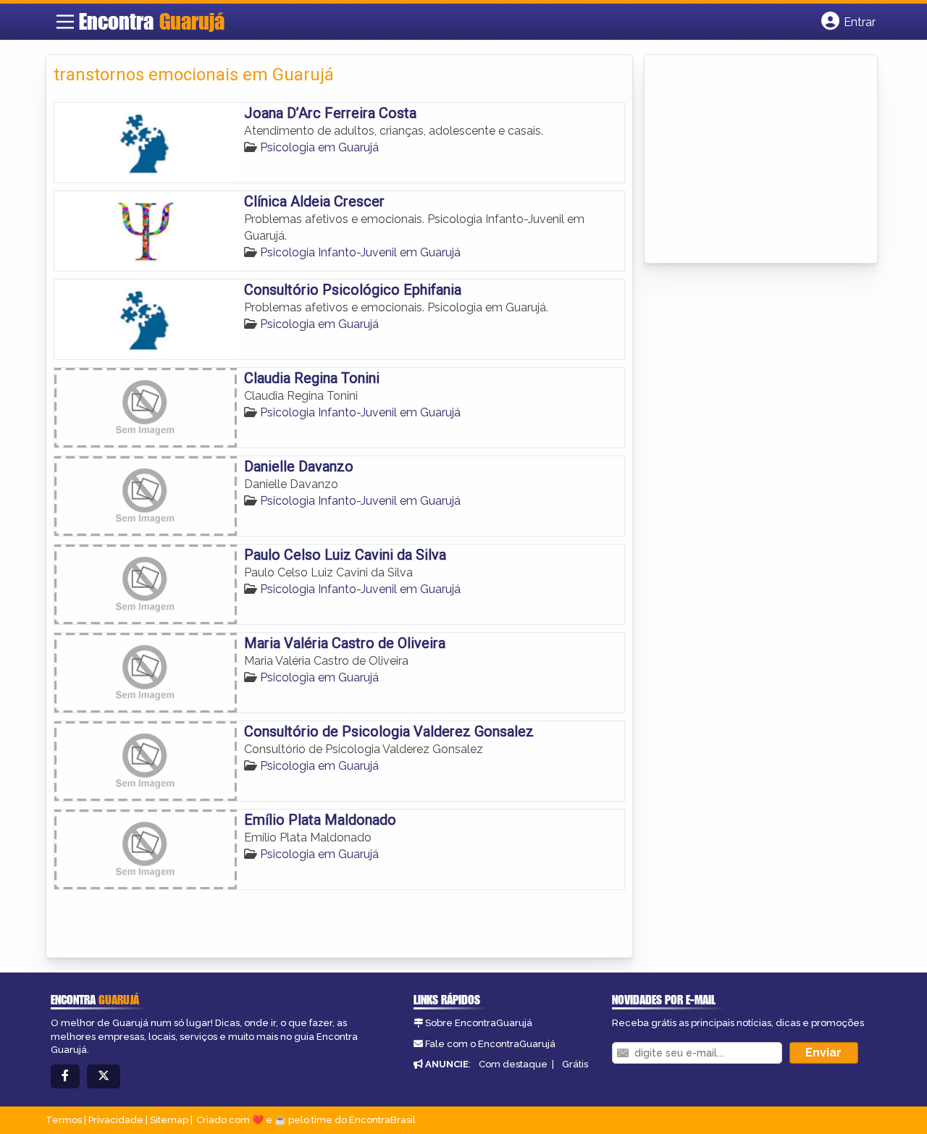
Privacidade (115, 1119)
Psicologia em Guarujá (319, 147)
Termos (64, 1119)
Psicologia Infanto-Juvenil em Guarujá (360, 252)
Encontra (152, 21)
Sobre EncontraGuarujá (478, 1022)
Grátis (575, 1064)
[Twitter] (103, 1076)
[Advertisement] (760, 160)
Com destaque (513, 1064)
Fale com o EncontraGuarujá (490, 1043)
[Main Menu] (65, 21)
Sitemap (169, 1119)
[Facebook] (65, 1076)
